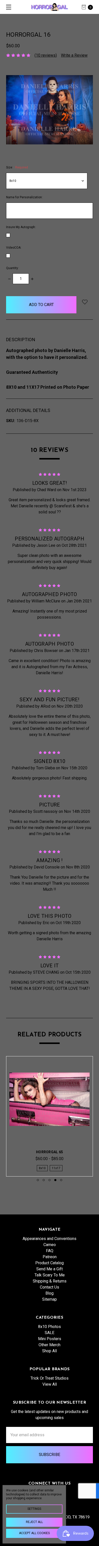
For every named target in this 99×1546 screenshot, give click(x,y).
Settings (34, 1509)
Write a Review (74, 55)
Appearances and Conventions (49, 1238)
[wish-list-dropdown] (84, 302)
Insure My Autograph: (21, 227)
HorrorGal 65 (49, 1152)
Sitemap (49, 1299)
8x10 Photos (49, 1326)
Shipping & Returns (50, 1281)
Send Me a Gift (49, 1269)
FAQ (49, 1250)
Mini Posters (49, 1338)
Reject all (34, 1522)
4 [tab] (55, 1180)
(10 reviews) (46, 55)
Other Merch (49, 1344)
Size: (17, 167)
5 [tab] (61, 1180)
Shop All (49, 1350)
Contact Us (49, 1287)
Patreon (50, 1256)
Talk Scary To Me (50, 1275)
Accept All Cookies (34, 1533)
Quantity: (12, 268)
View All (49, 1384)
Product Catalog (49, 1262)
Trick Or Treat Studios (49, 1378)
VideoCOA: (13, 247)
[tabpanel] (49, 1116)
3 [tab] (49, 1180)
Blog (49, 1293)
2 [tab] (44, 1180)
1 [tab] (38, 1180)
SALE (49, 1332)
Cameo (49, 1244)
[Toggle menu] (7, 7)
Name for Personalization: (24, 197)
